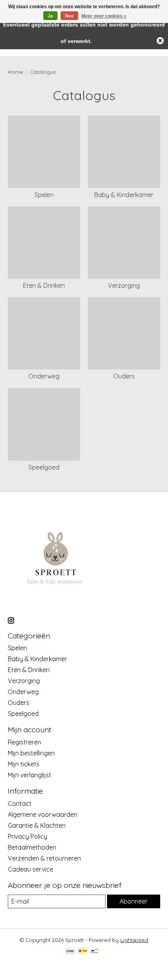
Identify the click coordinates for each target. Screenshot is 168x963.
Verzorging (124, 285)
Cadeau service (30, 869)
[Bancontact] (95, 951)
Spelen (44, 195)
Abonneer (134, 901)
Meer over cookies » (104, 16)
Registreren (24, 742)
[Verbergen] (160, 40)
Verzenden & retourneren (44, 858)
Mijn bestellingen (31, 753)
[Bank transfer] (70, 951)
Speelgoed (44, 467)
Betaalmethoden (32, 847)
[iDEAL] (83, 951)
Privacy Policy (27, 836)
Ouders (124, 376)
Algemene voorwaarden (42, 814)
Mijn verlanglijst (29, 775)
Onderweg (44, 376)
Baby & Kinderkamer (124, 195)
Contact (20, 803)
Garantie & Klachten (37, 825)
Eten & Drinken (44, 285)
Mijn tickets (23, 764)
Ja (50, 16)
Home (15, 72)
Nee (69, 16)
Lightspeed (134, 940)
